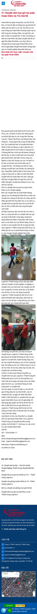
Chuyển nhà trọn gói (8, 10)
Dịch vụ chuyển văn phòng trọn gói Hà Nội (16, 488)
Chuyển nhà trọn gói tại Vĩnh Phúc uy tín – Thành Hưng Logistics (16, 493)
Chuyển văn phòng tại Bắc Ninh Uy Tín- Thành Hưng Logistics (18, 482)
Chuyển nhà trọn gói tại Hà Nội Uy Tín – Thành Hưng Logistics (18, 476)
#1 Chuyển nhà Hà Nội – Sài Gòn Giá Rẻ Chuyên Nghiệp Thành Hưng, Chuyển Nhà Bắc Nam (17, 468)
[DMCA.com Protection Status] (18, 605)
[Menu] (3, 3)
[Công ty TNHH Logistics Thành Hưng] (18, 3)
